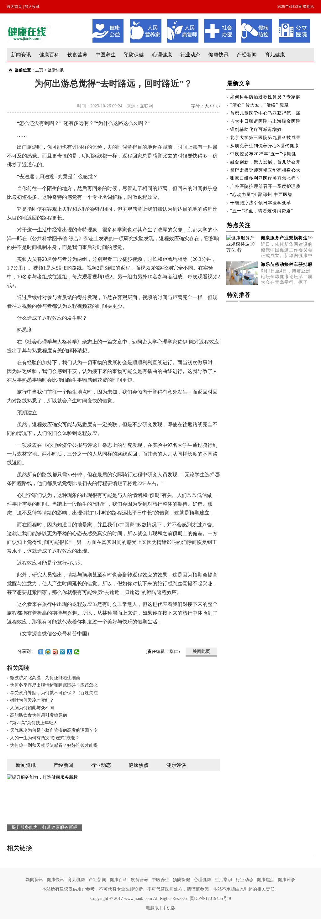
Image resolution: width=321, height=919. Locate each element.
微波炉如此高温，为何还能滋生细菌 (45, 677)
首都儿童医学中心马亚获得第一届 (265, 113)
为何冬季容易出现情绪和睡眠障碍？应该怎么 (54, 685)
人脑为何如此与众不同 (32, 707)
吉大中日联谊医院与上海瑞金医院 (265, 121)
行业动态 (190, 54)
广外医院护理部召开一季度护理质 (265, 186)
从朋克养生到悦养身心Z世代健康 (264, 145)
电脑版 (152, 908)
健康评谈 (286, 879)
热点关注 (239, 225)
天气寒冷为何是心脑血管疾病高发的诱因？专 (54, 730)
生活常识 (223, 879)
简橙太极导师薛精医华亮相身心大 (265, 170)
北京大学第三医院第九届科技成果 (265, 137)
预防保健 (134, 54)
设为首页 (14, 6)
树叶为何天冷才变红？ (32, 700)
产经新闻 (247, 54)
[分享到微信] (77, 651)
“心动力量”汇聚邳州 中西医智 (261, 194)
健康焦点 (265, 879)
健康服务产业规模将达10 (287, 237)
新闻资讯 (21, 54)
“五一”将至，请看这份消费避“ (261, 211)
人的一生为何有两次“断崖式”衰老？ (45, 738)
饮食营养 (77, 54)
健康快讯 (218, 54)
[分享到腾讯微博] (62, 651)
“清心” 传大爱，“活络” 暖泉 (259, 105)
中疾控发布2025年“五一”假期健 (263, 154)
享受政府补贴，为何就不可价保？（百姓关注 (54, 692)
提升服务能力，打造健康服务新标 (44, 827)
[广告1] (201, 21)
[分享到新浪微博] (55, 651)
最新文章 (239, 83)
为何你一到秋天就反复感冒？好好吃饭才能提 (54, 745)
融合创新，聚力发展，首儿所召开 (265, 162)
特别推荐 (239, 295)
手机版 (169, 908)
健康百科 (49, 54)
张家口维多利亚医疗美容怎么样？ (265, 178)
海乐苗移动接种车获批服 (287, 264)
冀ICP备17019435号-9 (210, 898)
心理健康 (162, 54)
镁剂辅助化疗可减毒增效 (256, 129)
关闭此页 (201, 651)
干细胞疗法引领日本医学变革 (260, 202)
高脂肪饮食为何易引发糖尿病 (38, 715)
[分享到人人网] (69, 651)
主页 (39, 70)
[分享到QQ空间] (48, 651)
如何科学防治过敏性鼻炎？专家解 (265, 97)
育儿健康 (275, 54)
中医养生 (106, 54)
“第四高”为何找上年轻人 (34, 722)
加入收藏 (31, 6)
